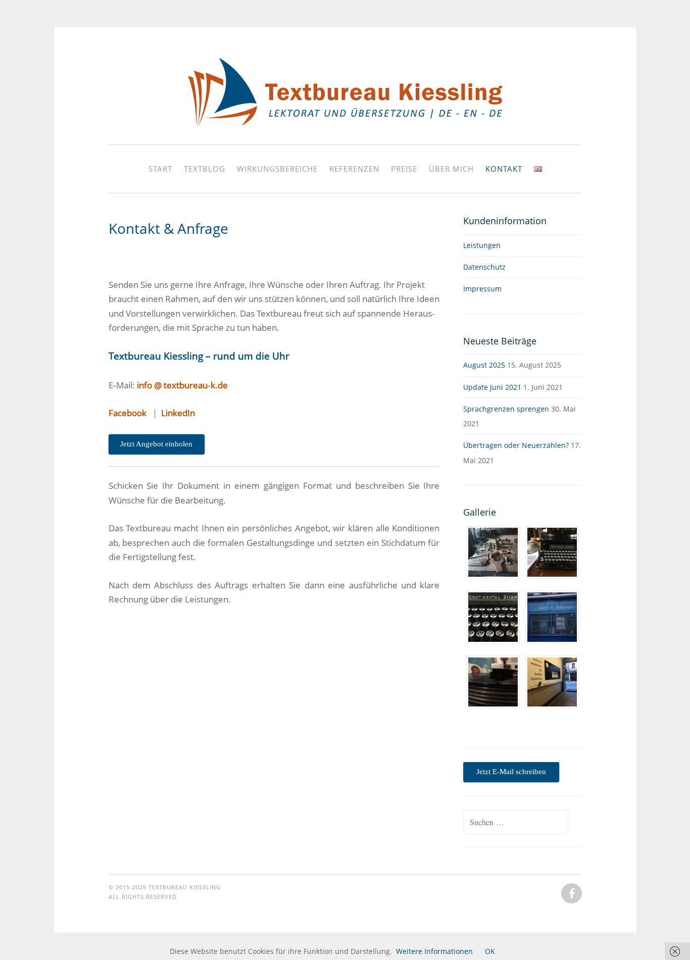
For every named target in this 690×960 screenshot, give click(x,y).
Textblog (204, 169)
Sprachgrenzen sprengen (506, 409)
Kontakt (503, 169)
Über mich (451, 169)
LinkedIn (178, 413)
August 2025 (484, 365)
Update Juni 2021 (492, 387)
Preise (404, 169)
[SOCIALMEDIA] (570, 893)
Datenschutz (484, 267)
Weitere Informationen (434, 951)
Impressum (482, 288)
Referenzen (354, 169)
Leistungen (482, 245)
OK (490, 951)
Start (160, 169)
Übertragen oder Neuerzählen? (516, 445)
